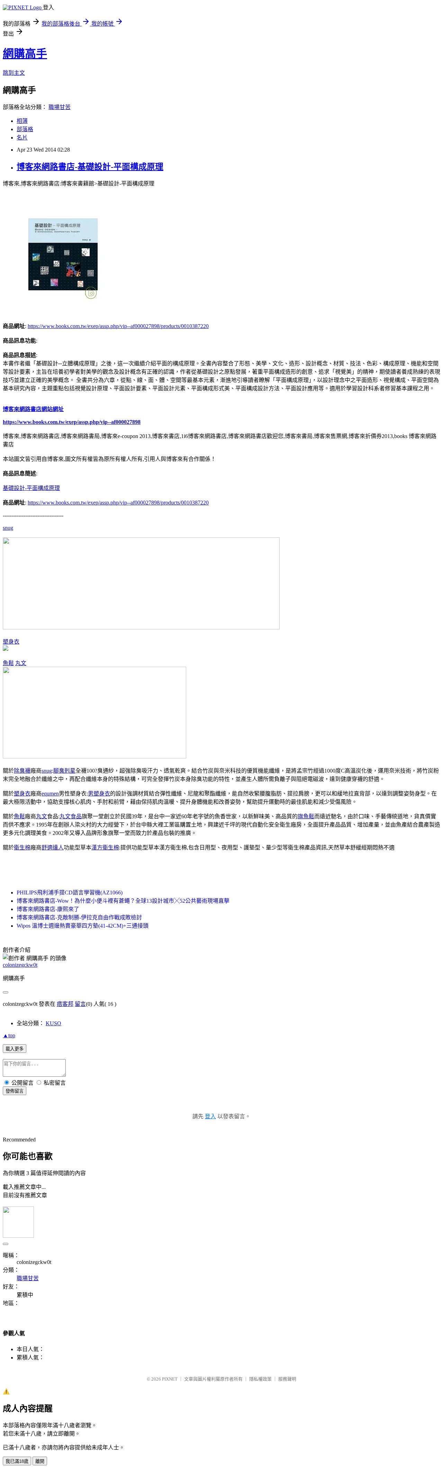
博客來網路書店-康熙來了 (48, 909)
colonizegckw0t (20, 965)
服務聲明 (287, 1379)
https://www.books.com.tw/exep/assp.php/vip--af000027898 (72, 422)
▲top (9, 1035)
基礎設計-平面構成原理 (31, 488)
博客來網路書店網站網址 (33, 409)
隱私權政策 (260, 1379)
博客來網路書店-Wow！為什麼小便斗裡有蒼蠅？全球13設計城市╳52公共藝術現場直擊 (123, 901)
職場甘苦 (59, 107)
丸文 (20, 663)
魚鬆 (8, 663)
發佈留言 (15, 1091)
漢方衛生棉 (105, 847)
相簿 (22, 121)
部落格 (25, 129)
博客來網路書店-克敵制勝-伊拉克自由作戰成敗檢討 (79, 917)
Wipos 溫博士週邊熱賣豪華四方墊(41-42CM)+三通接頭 (82, 926)
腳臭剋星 (64, 771)
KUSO (53, 1023)
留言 (80, 1004)
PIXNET (170, 1379)
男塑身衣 (99, 793)
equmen (50, 793)
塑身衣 (11, 642)
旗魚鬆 (306, 816)
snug (8, 528)
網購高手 (25, 53)
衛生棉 (22, 847)
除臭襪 (22, 771)
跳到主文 (14, 73)
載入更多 (15, 1048)
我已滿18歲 (17, 1461)
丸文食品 (71, 816)
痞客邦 (65, 1004)
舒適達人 (53, 847)
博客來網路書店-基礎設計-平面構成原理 (90, 166)
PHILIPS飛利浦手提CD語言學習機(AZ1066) (70, 892)
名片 (22, 137)
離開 (39, 1461)
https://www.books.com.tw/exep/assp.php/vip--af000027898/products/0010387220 (118, 326)
